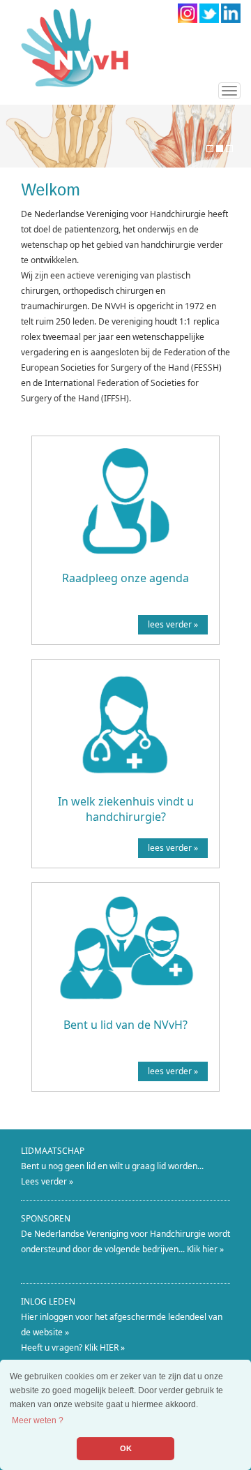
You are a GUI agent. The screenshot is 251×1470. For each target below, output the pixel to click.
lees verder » (173, 624)
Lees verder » (47, 1181)
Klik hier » (205, 1249)
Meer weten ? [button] (37, 1420)
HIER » (112, 1347)
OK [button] (126, 1448)
